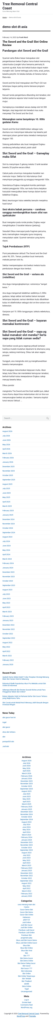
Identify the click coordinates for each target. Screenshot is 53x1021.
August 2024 (7, 537)
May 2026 (6, 445)
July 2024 (6, 541)
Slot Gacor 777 (26, 968)
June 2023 (6, 599)
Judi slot (5, 746)
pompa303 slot (8, 742)
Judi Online (26, 922)
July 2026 (6, 436)
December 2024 (8, 519)
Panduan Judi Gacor (26, 930)
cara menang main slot (26, 905)
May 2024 (6, 550)
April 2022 (6, 651)
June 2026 (6, 440)
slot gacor (6, 727)
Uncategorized (26, 991)
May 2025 (6, 497)
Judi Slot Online (26, 927)
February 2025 (8, 511)
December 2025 (8, 467)
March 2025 (7, 506)
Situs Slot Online (26, 948)
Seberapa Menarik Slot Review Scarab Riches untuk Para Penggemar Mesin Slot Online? (23, 691)
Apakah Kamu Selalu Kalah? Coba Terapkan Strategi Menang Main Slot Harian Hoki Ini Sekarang (25, 678)
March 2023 (7, 612)
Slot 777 (26, 956)
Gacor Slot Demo (26, 912)
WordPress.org (26, 1007)
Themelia (32, 1016)
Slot (26, 953)
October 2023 (7, 581)
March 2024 (7, 559)
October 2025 (7, 475)
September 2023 (8, 585)
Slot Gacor (27, 966)
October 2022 (7, 634)
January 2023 (7, 620)
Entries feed (26, 1002)
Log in (26, 1000)
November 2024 (8, 524)
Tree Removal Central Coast (28, 1014)
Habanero (26, 917)
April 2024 (6, 554)
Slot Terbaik (26, 979)
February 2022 (8, 660)
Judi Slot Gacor (26, 925)
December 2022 (8, 625)
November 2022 (8, 629)
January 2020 (7, 664)
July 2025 (6, 488)
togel (4, 722)
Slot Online (26, 973)
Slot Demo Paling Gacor (26, 963)
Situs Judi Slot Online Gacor (26, 943)
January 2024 (7, 568)
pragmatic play (26, 938)
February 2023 (8, 616)
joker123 (26, 920)
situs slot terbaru (8, 732)
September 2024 (8, 533)
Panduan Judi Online (27, 933)
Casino (26, 907)
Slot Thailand (27, 981)
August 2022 (7, 643)
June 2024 (6, 546)
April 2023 (6, 607)
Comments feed (26, 1005)
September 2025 (8, 480)
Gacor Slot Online (26, 915)
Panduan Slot (26, 935)
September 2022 (8, 638)
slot (3, 737)
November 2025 (8, 471)
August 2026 (7, 431)
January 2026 (7, 462)
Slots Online (26, 986)
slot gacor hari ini (9, 717)
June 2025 (6, 493)
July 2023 (6, 594)
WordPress (21, 1016)
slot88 (26, 984)
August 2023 (7, 590)
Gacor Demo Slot (26, 910)
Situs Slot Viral (26, 951)
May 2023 (6, 603)
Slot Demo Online (26, 961)
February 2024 (8, 563)
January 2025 (7, 515)
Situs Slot (26, 945)
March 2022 (7, 656)
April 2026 (6, 449)
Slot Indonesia (26, 971)
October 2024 (7, 528)
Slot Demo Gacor (26, 958)
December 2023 (8, 572)
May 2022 (6, 647)
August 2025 (7, 484)
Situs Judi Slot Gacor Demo (26, 940)
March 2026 (7, 453)
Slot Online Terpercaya (26, 976)
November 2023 (8, 577)
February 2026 (8, 458)
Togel (27, 989)
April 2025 (6, 502)
